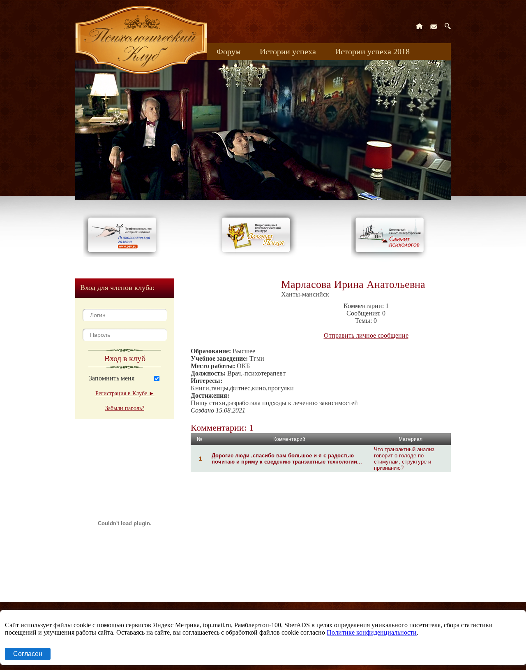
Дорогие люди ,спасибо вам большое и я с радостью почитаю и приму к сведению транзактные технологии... (287, 458)
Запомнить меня (111, 378)
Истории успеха (288, 51)
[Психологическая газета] (123, 254)
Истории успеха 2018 (372, 51)
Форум (229, 51)
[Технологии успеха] (391, 259)
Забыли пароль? (124, 408)
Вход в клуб (124, 358)
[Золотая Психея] (257, 254)
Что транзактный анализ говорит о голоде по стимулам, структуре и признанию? (404, 458)
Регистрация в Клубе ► (125, 393)
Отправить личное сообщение (366, 335)
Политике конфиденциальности (372, 632)
